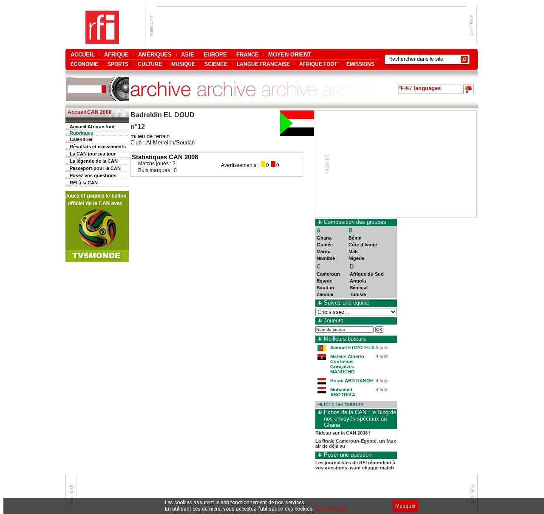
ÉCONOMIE (84, 64)
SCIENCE (215, 64)
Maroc (323, 251)
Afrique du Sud (367, 274)
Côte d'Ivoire (362, 244)
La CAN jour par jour (93, 153)
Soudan (325, 287)
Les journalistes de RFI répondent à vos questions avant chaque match (355, 465)
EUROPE (215, 54)
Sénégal (359, 287)
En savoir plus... (333, 509)
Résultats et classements (98, 146)
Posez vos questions (93, 175)
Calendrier (81, 139)
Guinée (325, 244)
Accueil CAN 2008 (90, 112)
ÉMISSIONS (360, 64)
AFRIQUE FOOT (318, 64)
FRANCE (247, 54)
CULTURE (150, 64)
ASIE (187, 54)
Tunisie (358, 294)
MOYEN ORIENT (289, 54)
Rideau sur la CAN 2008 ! (343, 432)
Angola (358, 280)
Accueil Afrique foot (92, 126)
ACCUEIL (83, 54)
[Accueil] (102, 41)
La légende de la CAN (94, 161)
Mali (352, 251)
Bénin (355, 237)
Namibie (326, 258)
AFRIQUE (116, 54)
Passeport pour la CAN (95, 168)
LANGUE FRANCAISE (263, 64)
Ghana (324, 237)
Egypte (324, 280)
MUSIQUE (183, 64)
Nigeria (356, 258)
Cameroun (328, 274)
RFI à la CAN (84, 182)
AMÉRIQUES (155, 54)
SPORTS (118, 64)
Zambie (325, 294)
